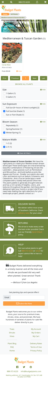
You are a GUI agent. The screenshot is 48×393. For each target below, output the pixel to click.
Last (43, 78)
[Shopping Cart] (45, 2)
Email (7, 297)
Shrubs (12, 332)
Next (35, 78)
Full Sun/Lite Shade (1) (15, 111)
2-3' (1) (9, 147)
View (20, 71)
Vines (12, 336)
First (4, 78)
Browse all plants (24, 84)
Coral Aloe (6, 65)
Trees (12, 329)
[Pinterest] (30, 367)
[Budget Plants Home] (11, 8)
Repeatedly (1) (12, 125)
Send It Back (37, 232)
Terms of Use (36, 347)
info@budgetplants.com (31, 371)
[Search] (11, 2)
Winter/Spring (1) (13, 132)
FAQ (12, 347)
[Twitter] (24, 367)
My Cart (36, 336)
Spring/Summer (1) (14, 129)
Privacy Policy (36, 350)
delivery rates (24, 213)
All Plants (14, 14)
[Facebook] (17, 367)
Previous (15, 78)
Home (5, 14)
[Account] (37, 2)
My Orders (36, 332)
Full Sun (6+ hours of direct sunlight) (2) (22, 107)
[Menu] (3, 2)
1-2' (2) (9, 143)
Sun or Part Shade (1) (15, 115)
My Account (36, 329)
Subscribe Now (25, 303)
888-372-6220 (27, 251)
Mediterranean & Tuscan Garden (12, 18)
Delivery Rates (36, 343)
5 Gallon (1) (11, 97)
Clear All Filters (25, 153)
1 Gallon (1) (11, 93)
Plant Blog (12, 343)
